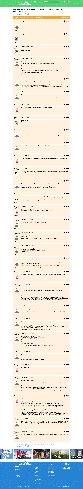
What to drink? (51, 468)
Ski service (37, 476)
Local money (50, 471)
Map (62, 5)
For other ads (17, 476)
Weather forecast (38, 479)
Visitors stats (17, 473)
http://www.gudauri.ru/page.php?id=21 (29, 338)
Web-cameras (37, 480)
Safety (36, 472)
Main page (17, 466)
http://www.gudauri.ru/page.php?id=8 (29, 341)
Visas (49, 467)
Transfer (36, 471)
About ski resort (38, 465)
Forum (67, 5)
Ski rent (36, 475)
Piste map (37, 468)
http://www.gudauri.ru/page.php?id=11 (29, 343)
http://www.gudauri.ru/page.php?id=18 (29, 339)
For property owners (19, 475)
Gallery (36, 478)
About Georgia (51, 465)
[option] (22, 454)
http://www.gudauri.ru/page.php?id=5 (29, 342)
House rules (17, 469)
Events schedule (51, 475)
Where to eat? (51, 469)
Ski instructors (37, 474)
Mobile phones (51, 472)
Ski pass (36, 467)
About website (18, 467)
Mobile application (38, 483)
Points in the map (38, 482)
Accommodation (38, 469)
